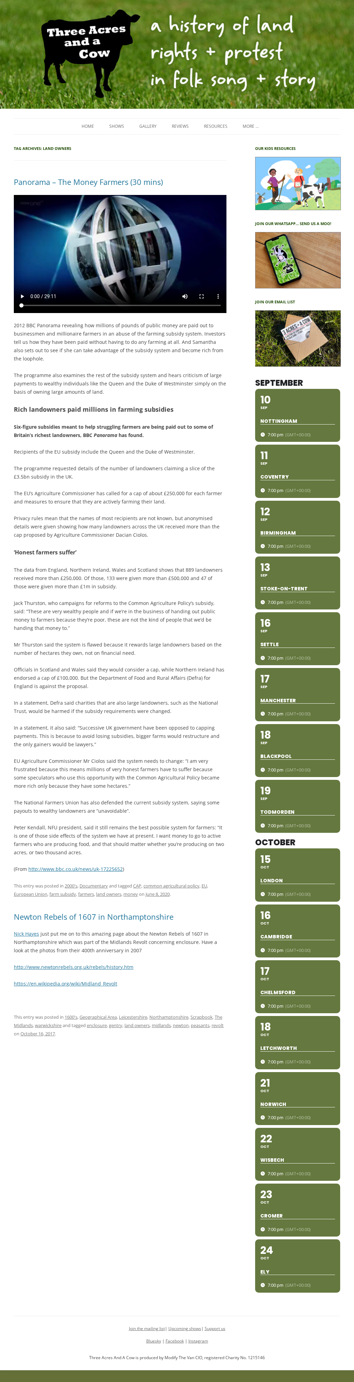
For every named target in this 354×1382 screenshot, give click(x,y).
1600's (71, 1017)
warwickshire (48, 1025)
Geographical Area (98, 1017)
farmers (86, 894)
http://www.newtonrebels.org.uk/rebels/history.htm (73, 967)
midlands (161, 1025)
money (130, 894)
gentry (115, 1025)
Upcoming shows (184, 1328)
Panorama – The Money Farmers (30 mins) (88, 182)
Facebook (175, 1341)
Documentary (94, 886)
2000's (71, 886)
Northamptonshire (168, 1017)
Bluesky (153, 1341)
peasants (200, 1025)
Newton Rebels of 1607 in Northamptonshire (94, 916)
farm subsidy (62, 894)
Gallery (148, 126)
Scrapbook (201, 1017)
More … (251, 126)
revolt (218, 1025)
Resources (215, 126)
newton (181, 1025)
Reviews (180, 126)
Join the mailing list (147, 1328)
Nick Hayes (26, 933)
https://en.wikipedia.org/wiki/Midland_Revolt (65, 983)
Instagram (198, 1341)
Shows (116, 126)
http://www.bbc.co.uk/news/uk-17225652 (75, 869)
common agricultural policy (171, 886)
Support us (215, 1328)
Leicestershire (133, 1017)
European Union (30, 894)
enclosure (97, 1025)
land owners (108, 894)
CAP (137, 886)
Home (88, 126)
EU (204, 886)
